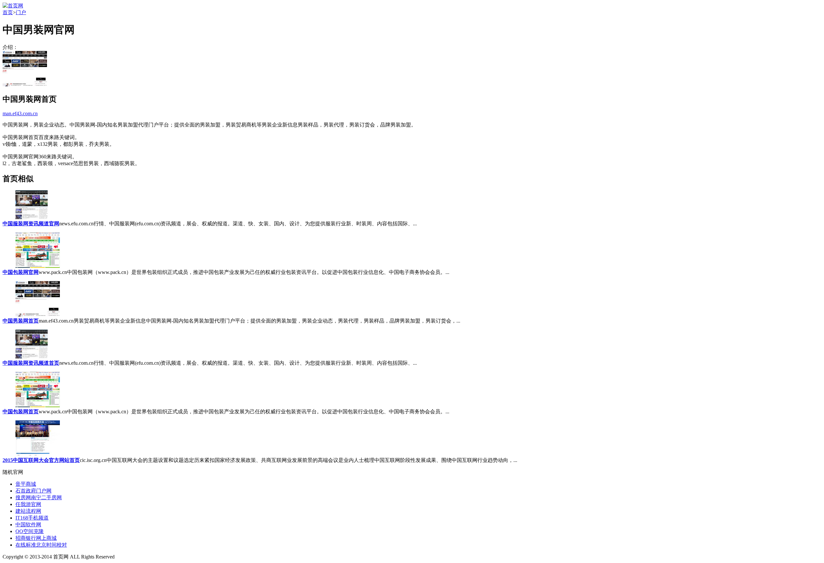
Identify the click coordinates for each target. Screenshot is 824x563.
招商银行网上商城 (36, 538)
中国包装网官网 (21, 272)
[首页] (13, 5)
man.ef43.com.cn (20, 113)
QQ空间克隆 (29, 531)
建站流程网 (28, 511)
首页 (8, 12)
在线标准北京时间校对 (41, 545)
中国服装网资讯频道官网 (31, 223)
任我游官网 (28, 504)
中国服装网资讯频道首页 (31, 363)
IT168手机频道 (32, 518)
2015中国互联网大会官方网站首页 (41, 460)
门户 (21, 12)
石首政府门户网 (33, 490)
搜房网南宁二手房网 (38, 497)
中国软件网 (28, 524)
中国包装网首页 (21, 411)
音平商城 (25, 484)
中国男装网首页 (21, 321)
